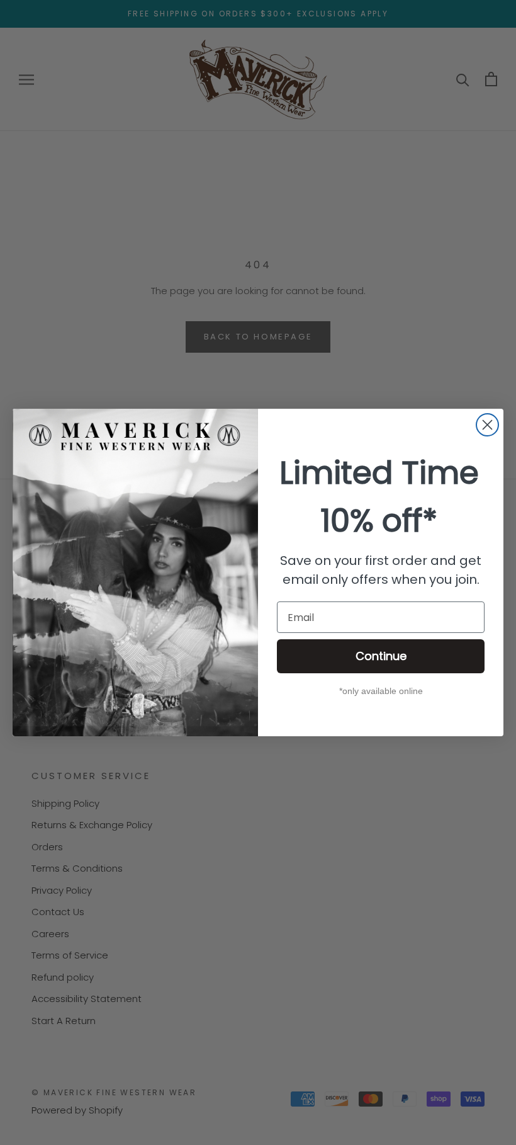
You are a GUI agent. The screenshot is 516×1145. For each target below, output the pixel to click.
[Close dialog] (487, 425)
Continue (381, 656)
